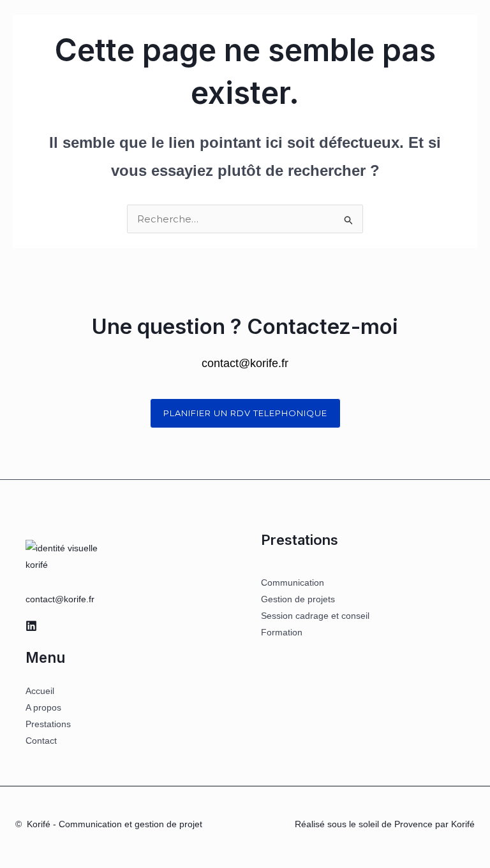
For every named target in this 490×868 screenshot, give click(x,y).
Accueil (40, 691)
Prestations (48, 724)
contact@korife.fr (60, 599)
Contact (41, 740)
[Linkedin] (31, 626)
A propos (43, 707)
